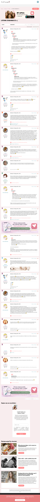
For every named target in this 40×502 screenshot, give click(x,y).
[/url (18, 219)
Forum (2, 8)
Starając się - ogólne (7, 8)
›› (37, 24)
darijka (5, 214)
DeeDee (5, 179)
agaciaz (5, 264)
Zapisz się (21, 433)
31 (34, 24)
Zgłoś (37, 28)
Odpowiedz (35, 8)
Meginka (5, 102)
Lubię (35, 28)
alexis (5, 134)
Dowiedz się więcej (22, 497)
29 (31, 24)
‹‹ (25, 24)
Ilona (5, 166)
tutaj (14, 431)
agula (5, 325)
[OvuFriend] (5, 2)
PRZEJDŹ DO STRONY (20, 500)
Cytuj (32, 28)
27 (28, 24)
